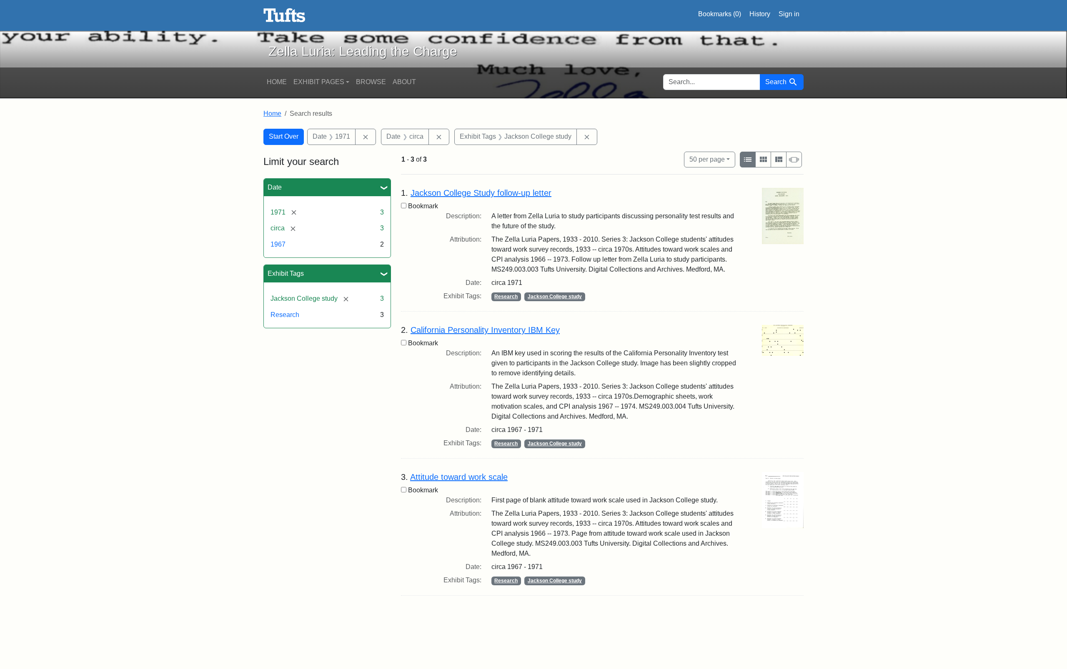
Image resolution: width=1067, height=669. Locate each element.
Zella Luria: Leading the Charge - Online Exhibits (284, 15)
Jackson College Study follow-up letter (481, 192)
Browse (371, 81)
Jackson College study (555, 297)
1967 (278, 244)
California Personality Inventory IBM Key (485, 329)
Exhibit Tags (286, 273)
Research (285, 314)
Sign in (789, 13)
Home (277, 81)
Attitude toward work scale (459, 477)
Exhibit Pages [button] (318, 81)
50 (707, 159)
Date (275, 187)
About (404, 81)
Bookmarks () (719, 13)
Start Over (283, 136)
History (759, 13)
